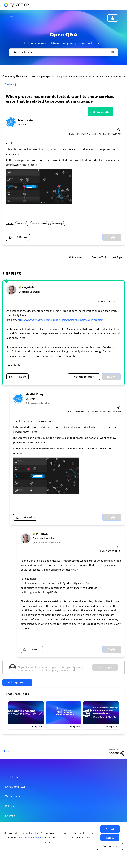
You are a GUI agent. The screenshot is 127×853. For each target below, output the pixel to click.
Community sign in (112, 18)
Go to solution (102, 112)
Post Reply (105, 667)
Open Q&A (45, 76)
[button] (110, 829)
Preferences (110, 846)
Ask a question (17, 682)
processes (22, 223)
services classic (39, 223)
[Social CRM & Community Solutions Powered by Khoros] (116, 752)
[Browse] (13, 18)
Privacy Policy (33, 837)
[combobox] (63, 52)
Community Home (12, 76)
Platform (31, 76)
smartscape (58, 223)
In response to (39, 403)
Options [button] (9, 84)
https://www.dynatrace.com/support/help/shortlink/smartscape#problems (61, 320)
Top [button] (8, 751)
